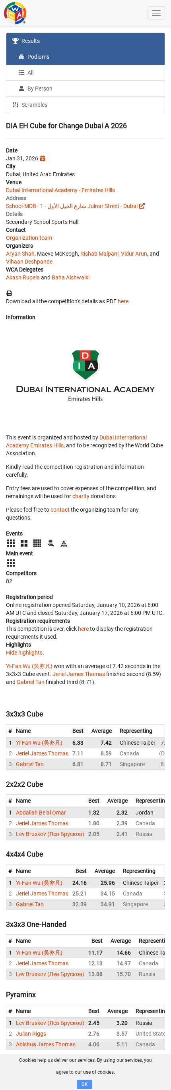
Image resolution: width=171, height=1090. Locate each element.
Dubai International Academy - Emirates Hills (60, 190)
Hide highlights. (25, 652)
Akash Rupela (23, 277)
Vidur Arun (134, 253)
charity (80, 496)
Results (30, 41)
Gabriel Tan (31, 682)
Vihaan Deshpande (29, 261)
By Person (39, 88)
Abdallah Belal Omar (41, 812)
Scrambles (33, 105)
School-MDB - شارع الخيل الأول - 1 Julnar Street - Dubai (72, 206)
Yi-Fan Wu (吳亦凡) (29, 666)
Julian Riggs (31, 1033)
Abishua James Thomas (46, 1044)
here (123, 301)
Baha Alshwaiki (70, 277)
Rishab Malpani (99, 253)
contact (60, 509)
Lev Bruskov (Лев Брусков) (50, 834)
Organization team (29, 238)
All (29, 72)
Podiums (37, 57)
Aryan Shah (20, 253)
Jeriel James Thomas (78, 674)
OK (84, 1084)
